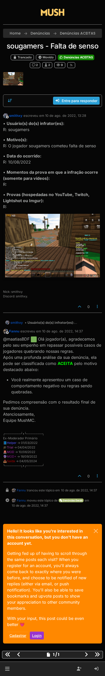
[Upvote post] (79, 307)
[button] (7, 669)
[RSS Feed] (71, 65)
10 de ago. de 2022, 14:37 (62, 331)
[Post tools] (97, 307)
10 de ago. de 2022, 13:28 (65, 116)
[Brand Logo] (52, 12)
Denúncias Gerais (72, 500)
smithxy (15, 116)
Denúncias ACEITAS (78, 57)
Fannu (14, 331)
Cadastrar (17, 635)
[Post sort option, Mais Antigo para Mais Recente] (10, 101)
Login (37, 635)
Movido (48, 57)
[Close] (96, 531)
